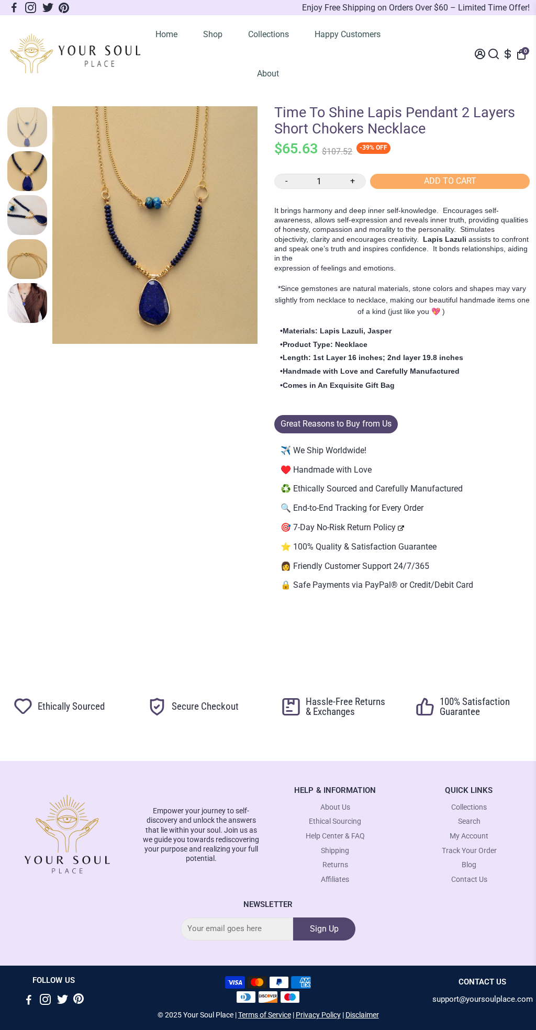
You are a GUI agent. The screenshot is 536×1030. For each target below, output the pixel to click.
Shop (212, 34)
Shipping (335, 851)
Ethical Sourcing (335, 821)
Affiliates (335, 879)
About (268, 74)
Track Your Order (469, 851)
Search (469, 821)
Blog (469, 865)
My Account (469, 836)
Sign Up (324, 929)
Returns (335, 865)
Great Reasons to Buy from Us (336, 424)
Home (166, 34)
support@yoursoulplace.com (482, 999)
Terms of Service (264, 1015)
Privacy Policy (318, 1015)
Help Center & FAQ (335, 836)
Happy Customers (348, 34)
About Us (335, 807)
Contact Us (469, 879)
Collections (268, 34)
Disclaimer (362, 1015)
